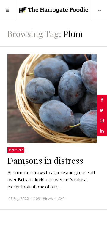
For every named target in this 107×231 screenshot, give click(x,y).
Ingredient (16, 150)
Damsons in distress (45, 160)
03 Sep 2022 (18, 198)
